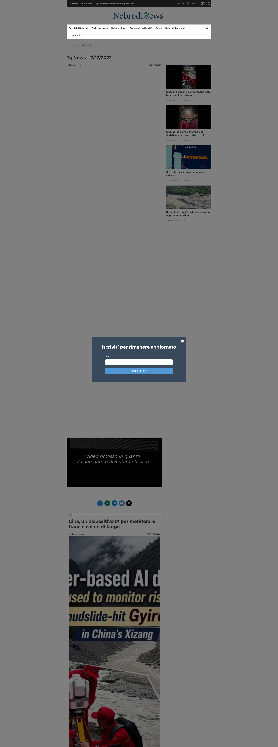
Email (107, 356)
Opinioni (75, 35)
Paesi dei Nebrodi (78, 28)
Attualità (147, 28)
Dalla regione (118, 28)
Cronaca (134, 28)
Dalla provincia (100, 28)
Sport (159, 28)
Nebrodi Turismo (174, 28)
